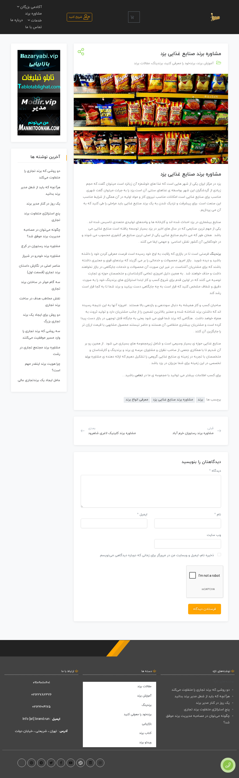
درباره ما (16, 20)
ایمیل (142, 514)
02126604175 (41, 707)
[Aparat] (80, 763)
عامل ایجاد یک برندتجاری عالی (39, 380)
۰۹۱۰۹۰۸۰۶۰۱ (41, 682)
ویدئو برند (145, 742)
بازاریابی (146, 724)
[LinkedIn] (90, 763)
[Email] (22, 763)
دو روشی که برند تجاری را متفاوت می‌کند (201, 690)
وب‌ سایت (214, 535)
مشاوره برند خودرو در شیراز (41, 256)
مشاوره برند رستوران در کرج (40, 246)
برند (200, 174)
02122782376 (41, 695)
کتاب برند (145, 733)
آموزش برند (205, 63)
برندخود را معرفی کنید (180, 63)
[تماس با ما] (228, 765)
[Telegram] (41, 763)
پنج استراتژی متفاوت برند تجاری (207, 709)
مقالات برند (142, 63)
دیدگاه (215, 471)
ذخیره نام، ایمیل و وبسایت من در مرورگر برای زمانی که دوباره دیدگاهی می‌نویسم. (156, 555)
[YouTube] (71, 763)
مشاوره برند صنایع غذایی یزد (173, 399)
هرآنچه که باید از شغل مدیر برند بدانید (202, 696)
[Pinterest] (31, 763)
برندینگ (157, 63)
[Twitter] (51, 763)
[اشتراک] (80, 52)
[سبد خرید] (134, 17)
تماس (139, 375)
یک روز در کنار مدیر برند (43, 204)
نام (217, 514)
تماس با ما (33, 27)
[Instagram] (100, 763)
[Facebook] (61, 763)
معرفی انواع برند (137, 399)
